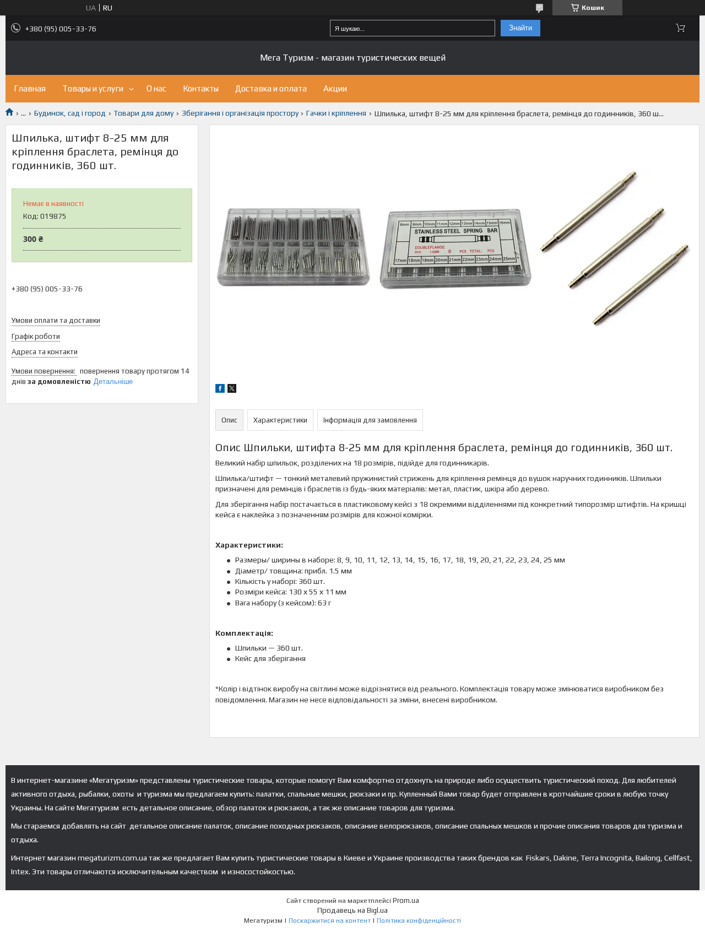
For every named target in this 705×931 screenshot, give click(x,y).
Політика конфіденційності (419, 920)
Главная (30, 88)
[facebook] (220, 390)
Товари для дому (143, 113)
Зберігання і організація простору (240, 113)
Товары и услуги (92, 88)
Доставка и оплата (271, 88)
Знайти (520, 28)
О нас (156, 88)
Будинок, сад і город (70, 113)
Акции (335, 88)
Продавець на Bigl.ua (352, 910)
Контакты (201, 88)
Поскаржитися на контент (330, 920)
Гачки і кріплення (336, 113)
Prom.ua (406, 900)
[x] (231, 390)
